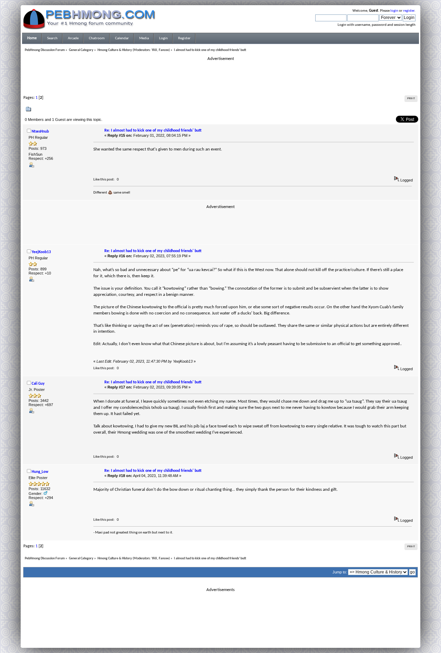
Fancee (164, 50)
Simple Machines (243, 633)
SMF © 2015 (216, 633)
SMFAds (206, 637)
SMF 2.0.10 (193, 633)
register (408, 11)
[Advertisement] (220, 77)
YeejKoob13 (41, 252)
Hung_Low (40, 472)
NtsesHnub (40, 132)
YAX (154, 50)
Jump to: (339, 572)
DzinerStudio (229, 641)
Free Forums (231, 637)
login (394, 11)
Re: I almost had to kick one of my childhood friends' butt (153, 130)
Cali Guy (38, 384)
